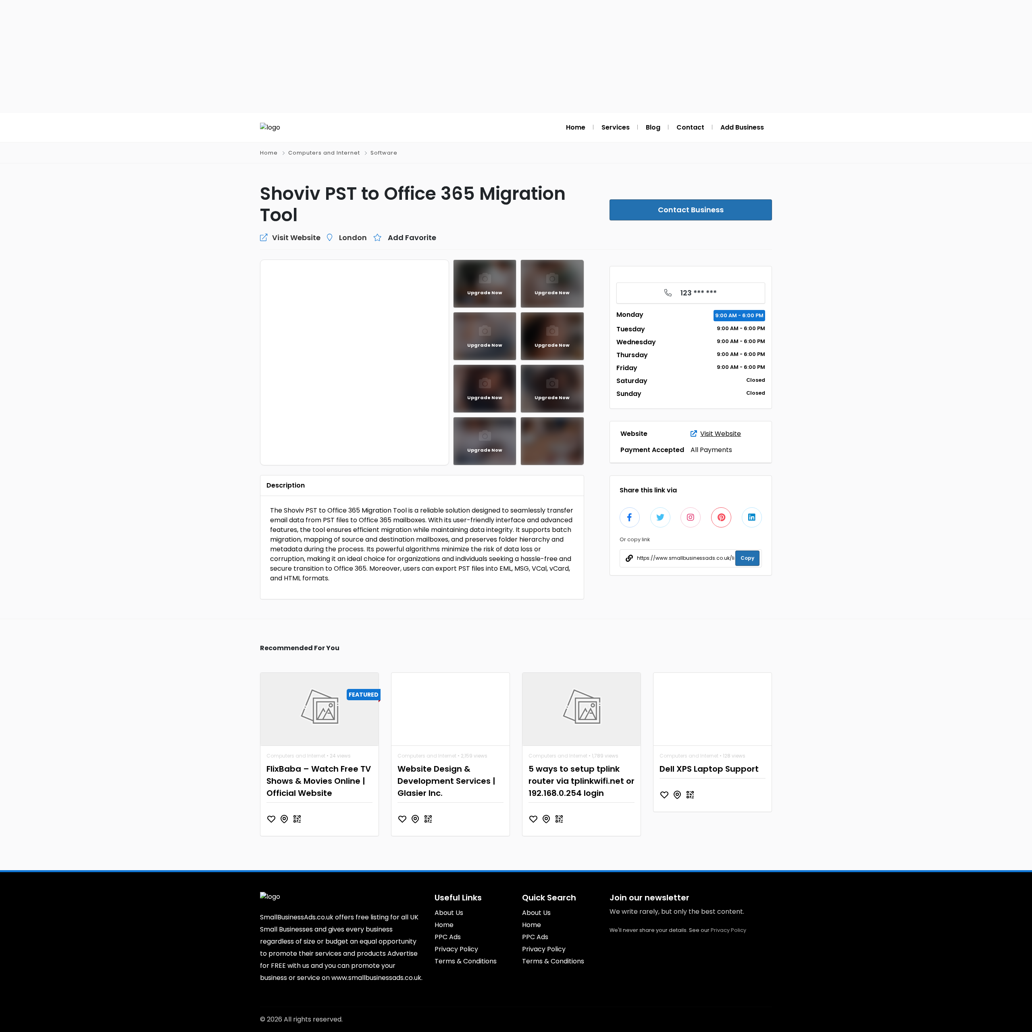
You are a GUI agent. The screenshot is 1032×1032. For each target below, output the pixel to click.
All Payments (711, 449)
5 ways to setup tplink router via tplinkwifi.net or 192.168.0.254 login (581, 781)
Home (269, 152)
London (353, 237)
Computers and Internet (324, 152)
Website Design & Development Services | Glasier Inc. (446, 781)
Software (383, 152)
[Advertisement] (516, 56)
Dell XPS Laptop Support (709, 769)
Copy (747, 558)
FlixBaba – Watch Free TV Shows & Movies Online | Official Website (318, 781)
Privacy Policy (728, 930)
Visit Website (720, 433)
